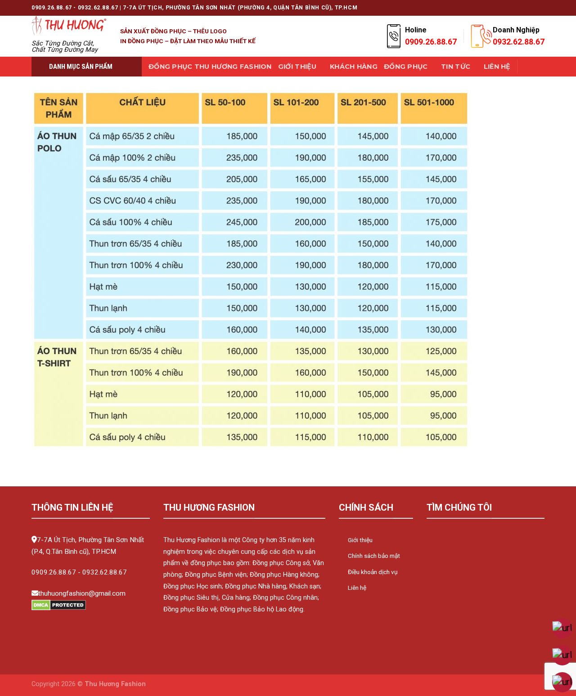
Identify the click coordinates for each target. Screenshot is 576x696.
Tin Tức (455, 67)
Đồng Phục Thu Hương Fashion (210, 67)
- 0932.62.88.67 (102, 572)
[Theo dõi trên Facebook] (471, 7)
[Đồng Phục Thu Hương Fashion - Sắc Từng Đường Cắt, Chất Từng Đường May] (69, 25)
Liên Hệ (497, 67)
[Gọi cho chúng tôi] (514, 7)
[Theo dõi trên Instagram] (479, 7)
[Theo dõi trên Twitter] (497, 7)
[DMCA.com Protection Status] (59, 604)
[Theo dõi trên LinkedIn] (531, 7)
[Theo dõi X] (488, 7)
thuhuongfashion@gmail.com (82, 593)
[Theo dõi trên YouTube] (540, 7)
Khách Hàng (354, 67)
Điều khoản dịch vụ (373, 571)
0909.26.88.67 (54, 572)
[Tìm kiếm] (528, 67)
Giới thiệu (297, 67)
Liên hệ (357, 587)
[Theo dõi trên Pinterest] (523, 7)
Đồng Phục (406, 67)
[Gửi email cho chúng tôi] (505, 7)
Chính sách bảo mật (374, 555)
